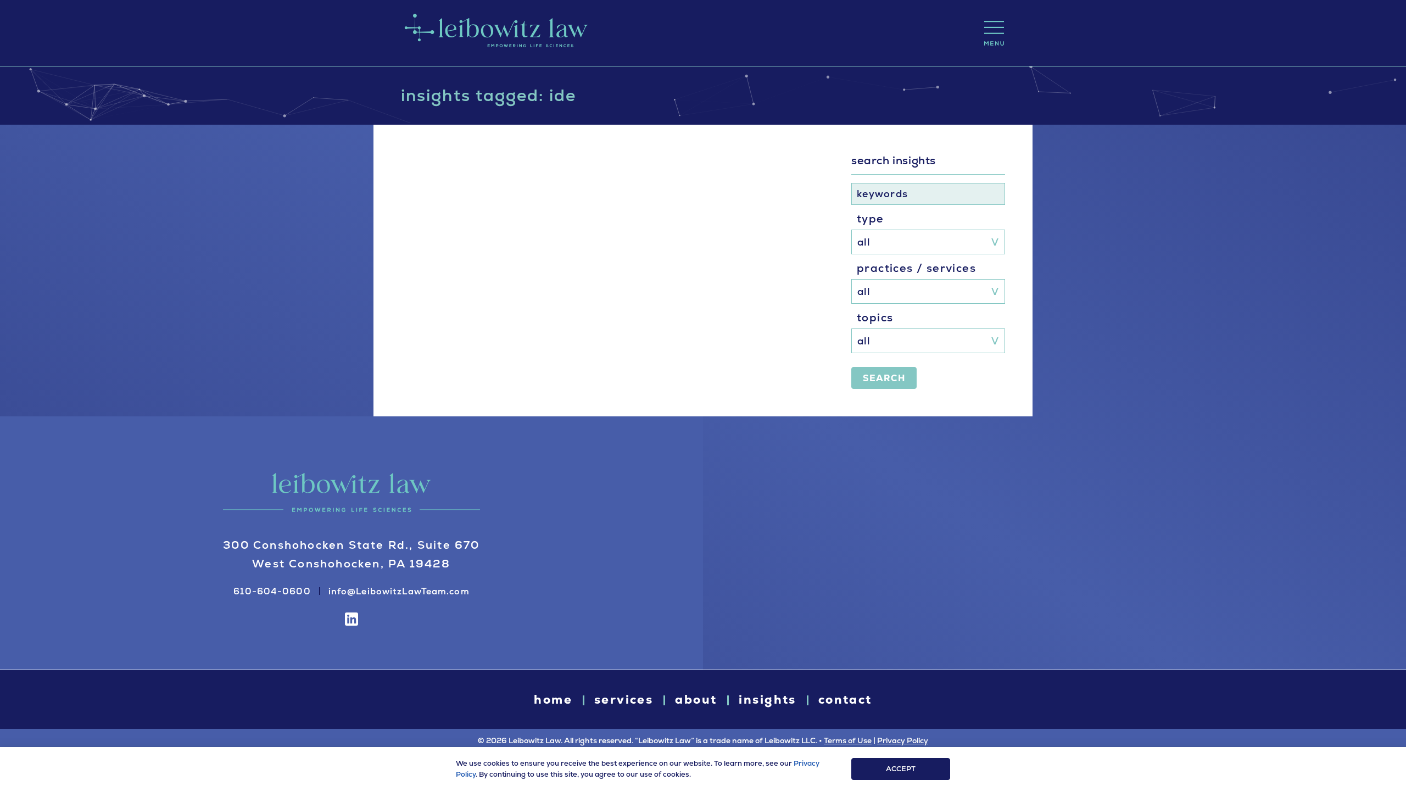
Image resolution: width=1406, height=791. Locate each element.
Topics (875, 317)
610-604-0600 (271, 591)
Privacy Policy (902, 740)
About (696, 700)
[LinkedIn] (351, 619)
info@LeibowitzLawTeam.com (399, 591)
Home (553, 700)
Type (870, 218)
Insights (767, 700)
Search (884, 378)
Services (623, 700)
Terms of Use (848, 740)
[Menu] (994, 33)
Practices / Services (916, 268)
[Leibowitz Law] (494, 33)
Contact (845, 700)
